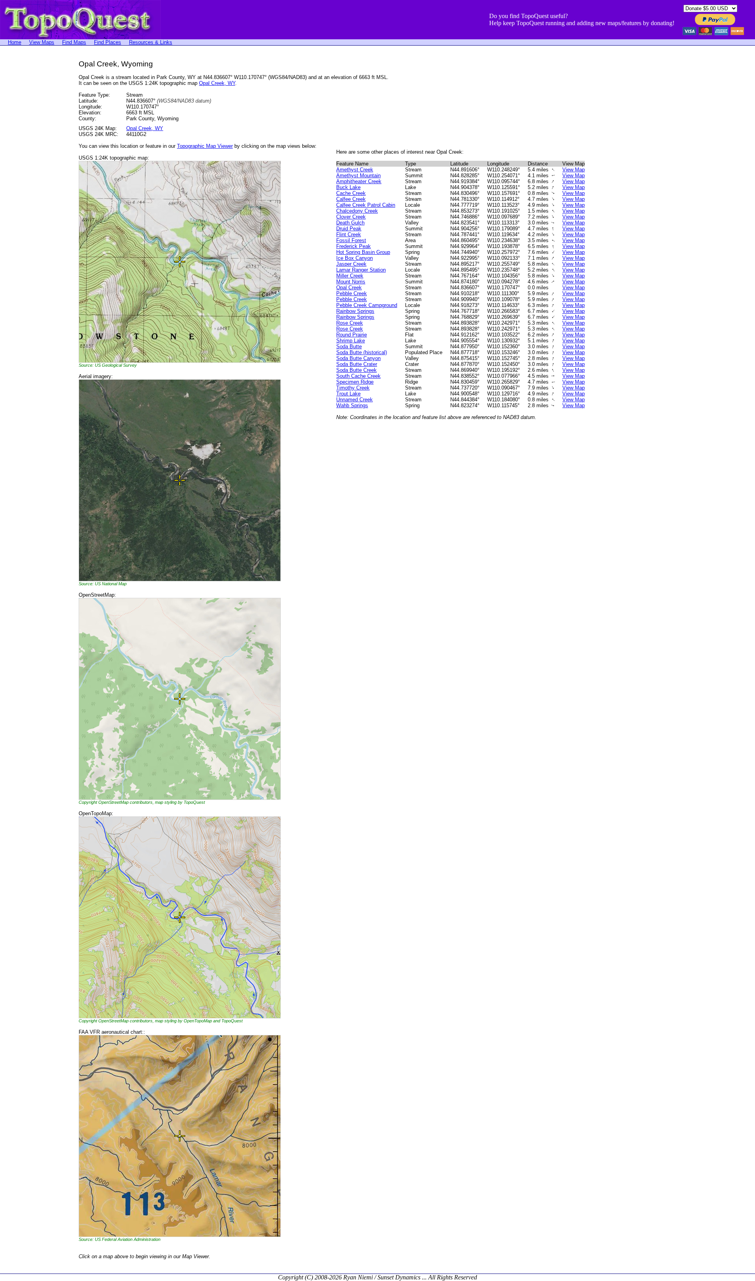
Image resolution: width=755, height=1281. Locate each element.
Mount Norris (350, 282)
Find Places (107, 42)
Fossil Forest (351, 240)
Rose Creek (349, 323)
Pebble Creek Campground (366, 305)
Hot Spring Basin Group (363, 252)
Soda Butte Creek (356, 370)
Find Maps (74, 42)
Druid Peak (348, 229)
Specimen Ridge (355, 382)
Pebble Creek (351, 293)
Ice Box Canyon (354, 258)
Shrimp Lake (350, 341)
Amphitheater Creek (358, 181)
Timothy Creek (353, 388)
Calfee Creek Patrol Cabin (365, 205)
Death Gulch (350, 223)
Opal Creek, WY (217, 83)
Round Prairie (351, 335)
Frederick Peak (353, 246)
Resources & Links (150, 42)
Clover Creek (351, 217)
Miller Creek (349, 276)
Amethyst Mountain (358, 175)
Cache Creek (351, 193)
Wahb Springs (352, 405)
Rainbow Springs (355, 311)
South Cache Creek (358, 376)
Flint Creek (348, 234)
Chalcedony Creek (357, 211)
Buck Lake (348, 187)
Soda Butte (349, 346)
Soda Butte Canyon (358, 358)
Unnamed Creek (354, 399)
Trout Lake (348, 394)
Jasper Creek (351, 264)
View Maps (41, 42)
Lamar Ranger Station (361, 270)
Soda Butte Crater (356, 364)
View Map (573, 170)
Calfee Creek (351, 199)
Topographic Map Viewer (205, 146)
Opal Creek (349, 287)
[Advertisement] (31, 178)
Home (14, 42)
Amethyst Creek (354, 170)
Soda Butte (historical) (361, 352)
